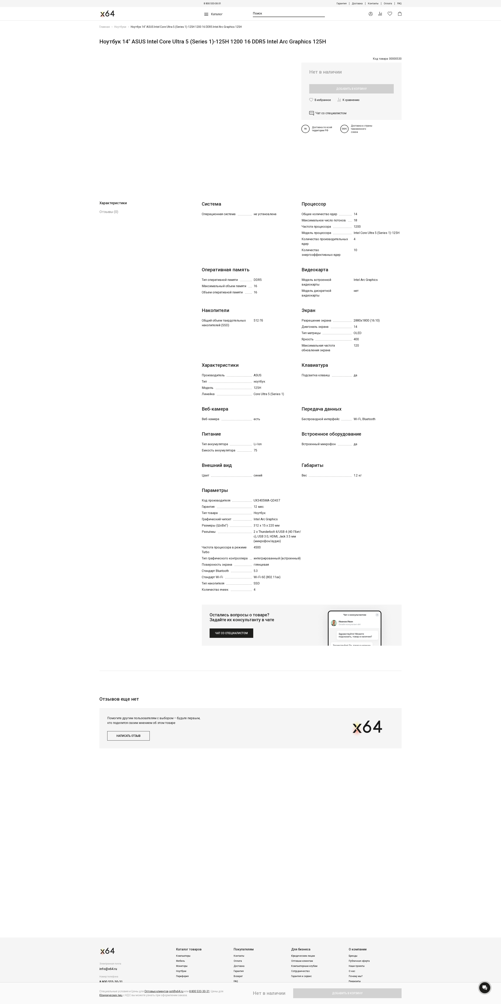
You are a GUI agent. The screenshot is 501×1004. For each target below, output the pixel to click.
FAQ (399, 3)
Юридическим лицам (303, 956)
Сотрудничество (300, 971)
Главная (104, 26)
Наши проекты (357, 966)
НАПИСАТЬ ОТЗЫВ (128, 735)
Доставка (357, 3)
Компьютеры (183, 956)
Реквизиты (355, 981)
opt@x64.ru (176, 991)
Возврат (238, 976)
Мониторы (181, 966)
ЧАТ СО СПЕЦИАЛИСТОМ (231, 633)
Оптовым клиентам (302, 961)
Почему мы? (355, 976)
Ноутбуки (120, 26)
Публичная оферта (359, 961)
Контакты (373, 3)
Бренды (353, 956)
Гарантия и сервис (301, 976)
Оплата (388, 3)
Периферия (182, 976)
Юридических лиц (111, 995)
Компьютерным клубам (304, 966)
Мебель (180, 961)
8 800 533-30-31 (212, 3)
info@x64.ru (108, 969)
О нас (352, 971)
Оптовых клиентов (156, 991)
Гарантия (342, 3)
